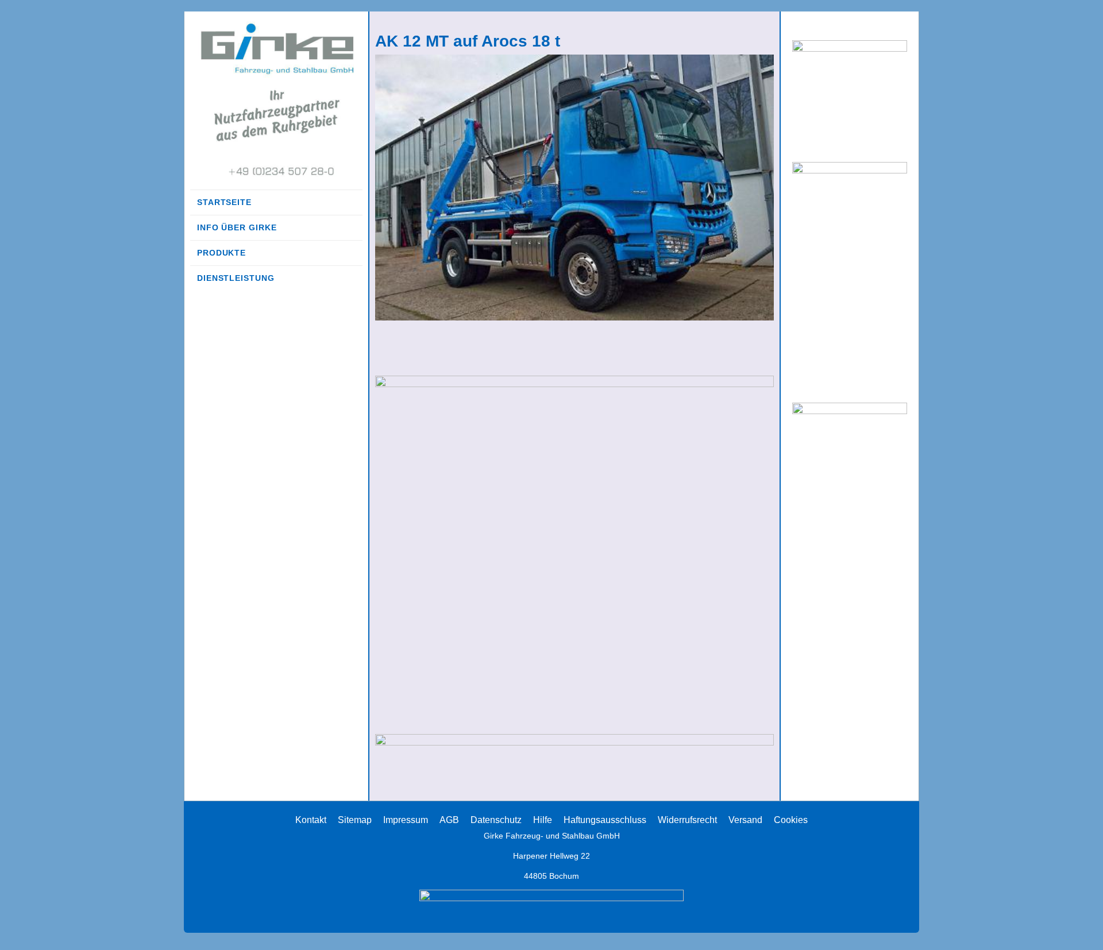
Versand (745, 820)
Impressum (405, 820)
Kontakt (310, 820)
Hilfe (542, 820)
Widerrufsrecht (687, 820)
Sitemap (355, 820)
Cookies (791, 820)
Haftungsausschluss (605, 820)
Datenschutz (496, 820)
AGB (449, 820)
